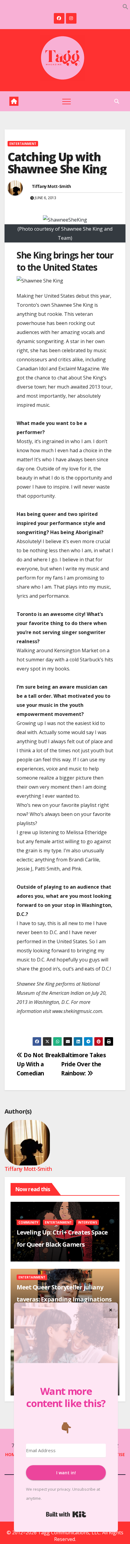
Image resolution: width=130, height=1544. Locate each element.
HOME (11, 1454)
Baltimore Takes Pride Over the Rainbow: (83, 1064)
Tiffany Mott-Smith (51, 186)
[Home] (13, 101)
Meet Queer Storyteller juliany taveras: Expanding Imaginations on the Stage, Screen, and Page (64, 1299)
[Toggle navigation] (66, 101)
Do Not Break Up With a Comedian (39, 1064)
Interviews (87, 1222)
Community (28, 1222)
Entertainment (22, 144)
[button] (125, 6)
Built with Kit (66, 1514)
